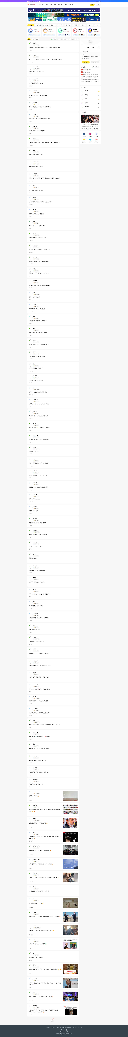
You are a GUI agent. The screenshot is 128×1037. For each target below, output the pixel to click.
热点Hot (60, 4)
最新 (33, 39)
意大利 (60, 25)
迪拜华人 (36, 377)
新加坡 (75, 25)
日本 (83, 25)
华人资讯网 (64, 1033)
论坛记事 (69, 1027)
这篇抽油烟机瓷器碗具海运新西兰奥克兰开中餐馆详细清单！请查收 (90, 57)
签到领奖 (95, 62)
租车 (55, 4)
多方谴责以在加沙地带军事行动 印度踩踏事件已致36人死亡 (94, 126)
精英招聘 (64, 1027)
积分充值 (71, 4)
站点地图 (59, 1027)
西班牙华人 (37, 294)
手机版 (71, 1033)
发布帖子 (86, 62)
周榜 (94, 66)
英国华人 (36, 330)
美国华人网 (38, 25)
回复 (37, 39)
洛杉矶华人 (37, 820)
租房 (47, 4)
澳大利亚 (68, 25)
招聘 (51, 4)
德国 (97, 25)
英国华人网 (53, 25)
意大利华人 (37, 258)
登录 (98, 4)
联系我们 (39, 1)
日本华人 (36, 56)
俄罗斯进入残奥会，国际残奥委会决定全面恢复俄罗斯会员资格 (95, 124)
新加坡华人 (37, 45)
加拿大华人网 (46, 25)
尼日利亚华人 (37, 927)
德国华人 (36, 353)
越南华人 (36, 807)
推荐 (29, 39)
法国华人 (36, 140)
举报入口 (80, 1027)
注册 (93, 47)
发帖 (92, 4)
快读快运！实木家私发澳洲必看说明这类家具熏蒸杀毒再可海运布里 (97, 81)
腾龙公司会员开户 (90, 51)
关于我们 (34, 1)
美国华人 (36, 80)
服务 (43, 4)
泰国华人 (36, 211)
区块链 (65, 4)
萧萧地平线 (77, 39)
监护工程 (74, 1027)
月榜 (97, 66)
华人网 (61, 1034)
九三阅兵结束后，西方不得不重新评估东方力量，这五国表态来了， (96, 128)
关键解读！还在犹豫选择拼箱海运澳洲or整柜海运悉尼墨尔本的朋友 (97, 79)
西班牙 (90, 25)
